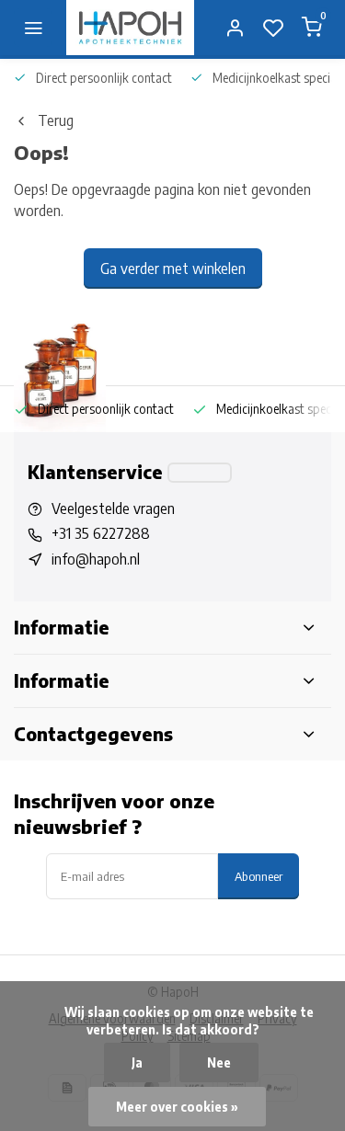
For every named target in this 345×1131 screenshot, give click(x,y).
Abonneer (258, 876)
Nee (219, 1062)
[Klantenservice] (199, 473)
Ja (137, 1062)
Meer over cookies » (177, 1106)
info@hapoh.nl (96, 559)
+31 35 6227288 (101, 533)
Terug (56, 120)
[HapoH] (130, 27)
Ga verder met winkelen (173, 268)
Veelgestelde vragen (113, 508)
